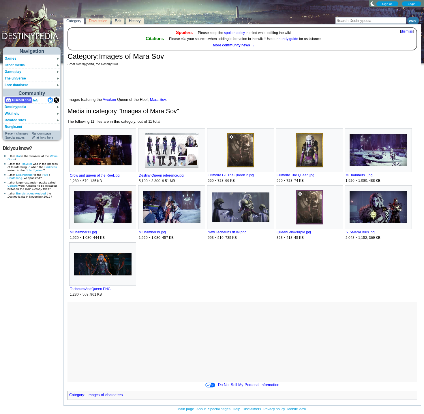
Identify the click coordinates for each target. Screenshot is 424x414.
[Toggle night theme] (372, 3)
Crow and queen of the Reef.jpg (95, 175)
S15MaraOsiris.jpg (360, 232)
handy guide (288, 39)
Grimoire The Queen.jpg (295, 175)
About (201, 409)
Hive (45, 174)
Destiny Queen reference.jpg (161, 175)
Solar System (34, 170)
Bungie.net (13, 127)
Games (10, 58)
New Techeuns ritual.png (227, 232)
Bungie (21, 193)
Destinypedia (15, 107)
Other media (15, 65)
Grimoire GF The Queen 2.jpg (231, 175)
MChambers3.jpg (83, 232)
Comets (12, 185)
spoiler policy (234, 33)
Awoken (109, 100)
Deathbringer (24, 174)
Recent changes (16, 133)
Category (76, 395)
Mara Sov (158, 100)
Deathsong (14, 177)
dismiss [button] (407, 31)
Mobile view (296, 409)
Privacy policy (274, 409)
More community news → (233, 45)
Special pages (15, 137)
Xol (18, 156)
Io (29, 167)
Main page (185, 409)
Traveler (26, 163)
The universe (15, 78)
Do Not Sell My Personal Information (248, 385)
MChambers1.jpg (359, 175)
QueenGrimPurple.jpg (294, 232)
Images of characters (105, 395)
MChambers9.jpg (152, 232)
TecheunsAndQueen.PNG (90, 289)
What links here (42, 137)
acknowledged (36, 193)
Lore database (16, 85)
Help (236, 409)
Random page (41, 133)
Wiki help (12, 113)
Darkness (50, 167)
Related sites (15, 120)
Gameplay (13, 72)
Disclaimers (252, 409)
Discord (18, 100)
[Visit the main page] (32, 26)
